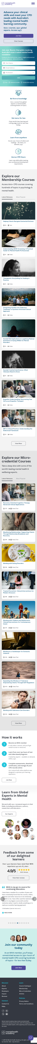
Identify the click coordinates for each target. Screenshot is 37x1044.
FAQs (3, 1006)
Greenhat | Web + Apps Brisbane (11, 1042)
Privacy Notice (24, 1001)
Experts (4, 988)
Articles (21, 994)
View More (18, 443)
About (4, 986)
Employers (5, 991)
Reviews (4, 996)
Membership (23, 988)
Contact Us (5, 1004)
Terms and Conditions (26, 1004)
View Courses (18, 41)
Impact (4, 994)
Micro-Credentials (25, 991)
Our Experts (9, 814)
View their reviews (19, 878)
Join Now (18, 36)
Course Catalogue (25, 986)
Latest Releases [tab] (7, 197)
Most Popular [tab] (20, 197)
